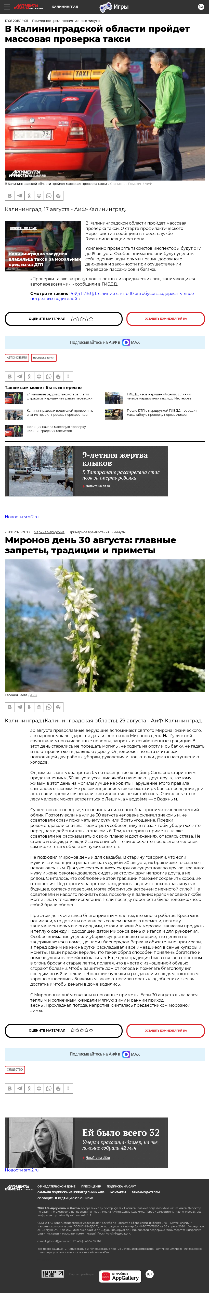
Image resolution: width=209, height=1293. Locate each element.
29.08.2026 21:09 (17, 532)
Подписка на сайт (121, 1186)
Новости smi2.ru (22, 516)
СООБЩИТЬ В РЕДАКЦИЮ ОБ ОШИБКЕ (65, 1198)
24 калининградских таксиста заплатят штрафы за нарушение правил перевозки (60, 396)
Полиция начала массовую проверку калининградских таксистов (56, 429)
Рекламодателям (146, 1192)
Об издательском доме (56, 1186)
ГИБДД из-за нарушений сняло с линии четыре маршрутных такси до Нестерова (159, 396)
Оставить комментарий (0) (166, 318)
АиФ (148, 184)
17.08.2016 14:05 (16, 21)
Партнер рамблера (81, 1274)
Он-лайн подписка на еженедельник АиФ (70, 1192)
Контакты (118, 1192)
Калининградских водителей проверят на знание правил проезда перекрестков (60, 413)
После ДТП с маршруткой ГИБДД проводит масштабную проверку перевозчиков (162, 413)
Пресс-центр (91, 1186)
